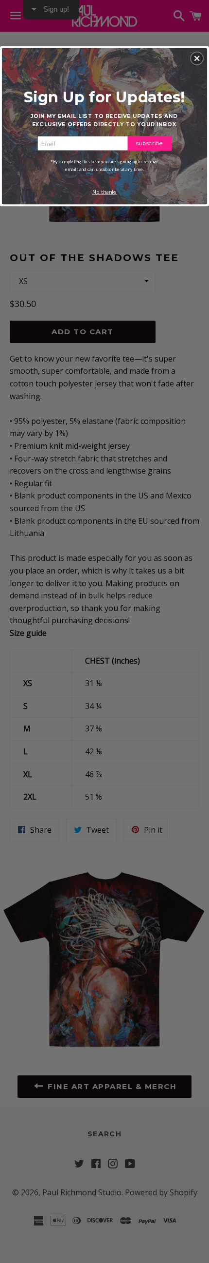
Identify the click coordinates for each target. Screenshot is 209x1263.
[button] (197, 58)
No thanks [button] (104, 192)
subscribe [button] (149, 142)
